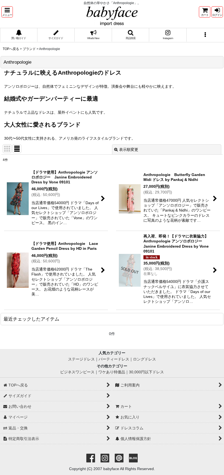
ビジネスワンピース (77, 372)
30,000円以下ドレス (146, 372)
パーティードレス (114, 359)
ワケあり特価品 (111, 372)
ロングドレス (144, 359)
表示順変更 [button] (128, 149)
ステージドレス (81, 359)
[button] (7, 11)
